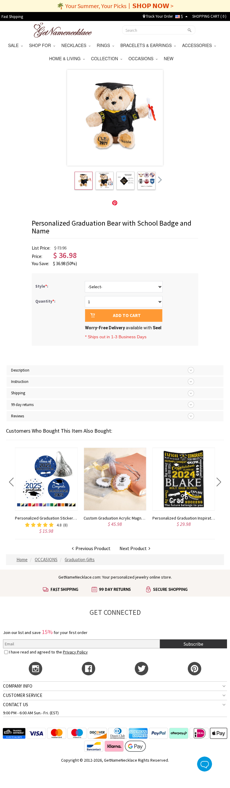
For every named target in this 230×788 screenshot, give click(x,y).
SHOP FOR (41, 45)
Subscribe (193, 644)
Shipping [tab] (18, 392)
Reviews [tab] (17, 416)
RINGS (104, 45)
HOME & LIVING (66, 58)
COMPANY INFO (17, 686)
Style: (42, 286)
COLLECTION (105, 58)
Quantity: (45, 301)
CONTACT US (15, 704)
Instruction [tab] (19, 381)
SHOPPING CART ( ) (209, 16)
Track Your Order (159, 16)
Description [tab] (20, 370)
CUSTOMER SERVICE (22, 695)
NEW (169, 58)
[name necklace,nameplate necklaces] (63, 29)
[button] (11, 482)
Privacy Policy (75, 652)
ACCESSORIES (198, 45)
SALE (14, 45)
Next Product (134, 548)
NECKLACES (75, 45)
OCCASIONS (142, 58)
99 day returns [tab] (22, 404)
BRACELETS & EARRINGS (147, 45)
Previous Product (92, 548)
